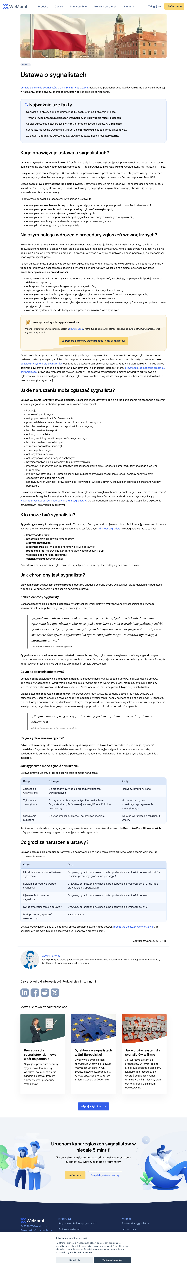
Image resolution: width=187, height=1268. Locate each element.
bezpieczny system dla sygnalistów (41, 363)
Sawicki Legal (76, 328)
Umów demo (174, 6)
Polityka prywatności (84, 1223)
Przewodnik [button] (77, 6)
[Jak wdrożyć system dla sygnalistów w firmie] (144, 1029)
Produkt (43, 6)
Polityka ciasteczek (69, 1229)
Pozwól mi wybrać (83, 1252)
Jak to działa (129, 1229)
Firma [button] (127, 6)
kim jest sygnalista (110, 528)
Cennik (59, 6)
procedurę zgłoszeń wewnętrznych (133, 926)
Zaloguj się (154, 6)
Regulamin (64, 1223)
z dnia (54, 87)
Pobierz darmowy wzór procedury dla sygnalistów (95, 340)
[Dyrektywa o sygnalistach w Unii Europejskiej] (93, 1029)
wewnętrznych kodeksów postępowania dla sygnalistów (53, 500)
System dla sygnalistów (135, 1223)
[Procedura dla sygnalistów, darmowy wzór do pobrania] (42, 1029)
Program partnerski (105, 6)
